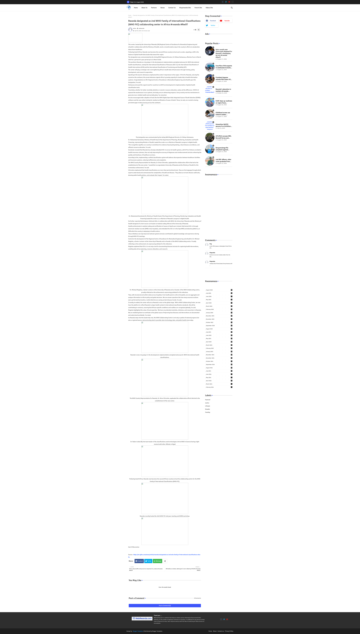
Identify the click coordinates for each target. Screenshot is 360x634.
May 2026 (219, 299)
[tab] (136, 7)
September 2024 (219, 364)
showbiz (207, 409)
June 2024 (219, 374)
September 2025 (219, 325)
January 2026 (219, 312)
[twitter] (226, 2)
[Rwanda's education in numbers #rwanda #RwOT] (209, 90)
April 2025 (219, 342)
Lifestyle (207, 406)
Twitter (149, 561)
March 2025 (219, 345)
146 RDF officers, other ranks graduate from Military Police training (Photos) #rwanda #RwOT (224, 160)
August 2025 (219, 329)
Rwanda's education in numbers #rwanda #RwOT (223, 90)
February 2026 (219, 309)
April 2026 (219, 303)
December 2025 (219, 316)
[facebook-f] (223, 2)
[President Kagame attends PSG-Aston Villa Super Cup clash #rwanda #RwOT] (209, 79)
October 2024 (219, 361)
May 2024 (219, 377)
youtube (227, 21)
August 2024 (219, 368)
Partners (154, 8)
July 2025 (219, 332)
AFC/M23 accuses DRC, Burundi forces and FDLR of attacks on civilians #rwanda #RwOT (223, 137)
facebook (213, 21)
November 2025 (219, 319)
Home (136, 8)
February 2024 (219, 387)
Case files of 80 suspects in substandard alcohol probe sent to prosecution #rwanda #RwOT (224, 67)
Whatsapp (158, 561)
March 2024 (219, 384)
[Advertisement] (218, 205)
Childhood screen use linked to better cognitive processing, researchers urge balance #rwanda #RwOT (223, 114)
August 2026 (219, 290)
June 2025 (219, 335)
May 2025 (219, 338)
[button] (232, 8)
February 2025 (219, 348)
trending (207, 412)
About (215, 631)
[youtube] (229, 2)
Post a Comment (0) (165, 605)
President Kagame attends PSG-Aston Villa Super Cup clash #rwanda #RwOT (224, 78)
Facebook (140, 561)
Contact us (172, 8)
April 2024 (219, 380)
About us (144, 8)
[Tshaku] (232, 2)
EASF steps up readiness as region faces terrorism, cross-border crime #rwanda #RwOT (224, 102)
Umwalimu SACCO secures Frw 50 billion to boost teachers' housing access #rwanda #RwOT (223, 125)
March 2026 (219, 306)
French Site (198, 8)
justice (207, 403)
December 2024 (219, 355)
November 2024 (219, 358)
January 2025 (219, 351)
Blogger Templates (138, 631)
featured (207, 400)
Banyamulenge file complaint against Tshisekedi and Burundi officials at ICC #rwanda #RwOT (224, 149)
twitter (213, 25)
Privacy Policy (229, 631)
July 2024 (219, 371)
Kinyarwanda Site (185, 8)
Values (162, 8)
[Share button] (165, 561)
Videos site (209, 8)
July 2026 (219, 293)
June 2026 (219, 296)
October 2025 (219, 322)
